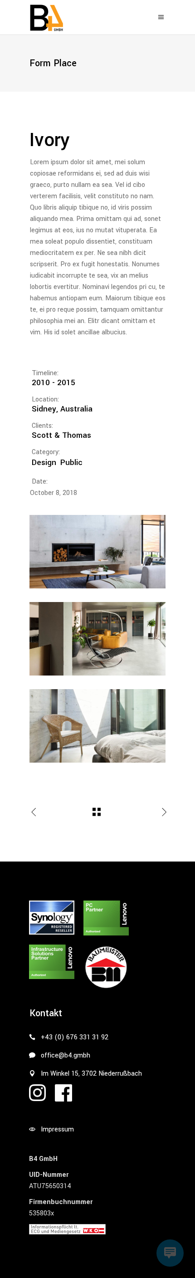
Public (71, 462)
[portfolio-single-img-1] (97, 551)
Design (44, 462)
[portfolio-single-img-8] (97, 639)
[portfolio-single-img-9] (97, 726)
